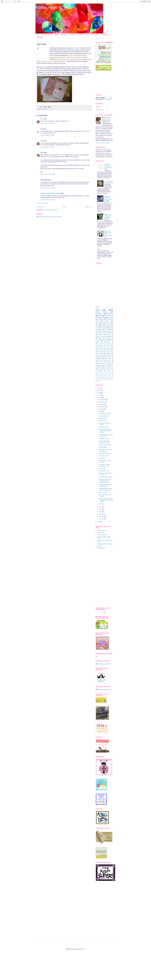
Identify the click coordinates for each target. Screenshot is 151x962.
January (101, 519)
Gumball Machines (104, 416)
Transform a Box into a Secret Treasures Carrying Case (105, 481)
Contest (108, 370)
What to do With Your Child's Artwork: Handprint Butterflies (108, 199)
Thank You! (102, 504)
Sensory (98, 355)
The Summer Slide (104, 455)
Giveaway (108, 353)
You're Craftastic (101, 368)
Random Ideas (99, 343)
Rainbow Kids (101, 548)
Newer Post (40, 206)
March (101, 514)
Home (37, 34)
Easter (107, 320)
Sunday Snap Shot (104, 470)
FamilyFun (98, 363)
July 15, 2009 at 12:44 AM (47, 199)
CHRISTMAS (40, 37)
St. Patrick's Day (100, 327)
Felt (105, 363)
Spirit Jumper (75, 48)
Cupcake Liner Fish (104, 438)
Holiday (97, 374)
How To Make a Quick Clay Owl (108, 181)
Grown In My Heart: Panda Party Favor (104, 441)
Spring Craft (100, 379)
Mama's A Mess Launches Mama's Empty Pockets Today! (106, 500)
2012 (99, 390)
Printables (110, 350)
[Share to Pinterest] (50, 107)
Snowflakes (103, 377)
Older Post (88, 206)
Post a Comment (43, 203)
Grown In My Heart (101, 336)
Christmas (99, 314)
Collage (104, 317)
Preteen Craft (107, 360)
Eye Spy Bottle (103, 418)
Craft (100, 315)
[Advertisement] (104, 82)
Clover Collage (103, 447)
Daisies (99, 358)
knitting (100, 370)
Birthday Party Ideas (101, 332)
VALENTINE (64, 34)
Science (97, 377)
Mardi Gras (108, 374)
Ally (41, 129)
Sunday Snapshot (103, 427)
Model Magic (104, 339)
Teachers (99, 546)
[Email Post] (40, 106)
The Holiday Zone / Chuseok (105, 544)
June (100, 507)
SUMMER (56, 34)
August (101, 409)
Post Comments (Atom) (50, 209)
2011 (99, 392)
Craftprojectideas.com (100, 372)
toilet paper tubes (108, 351)
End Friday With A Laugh (105, 477)
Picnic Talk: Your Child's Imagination (105, 450)
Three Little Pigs (108, 367)
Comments (101, 109)
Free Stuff (108, 348)
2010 (99, 395)
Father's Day (107, 358)
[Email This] (44, 107)
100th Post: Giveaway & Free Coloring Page (108, 166)
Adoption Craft (106, 331)
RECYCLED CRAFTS (47, 34)
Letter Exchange (105, 326)
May (100, 509)
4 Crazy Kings (46, 7)
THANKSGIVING (105, 34)
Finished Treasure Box (105, 444)
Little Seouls (100, 532)
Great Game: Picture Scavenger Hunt (104, 465)
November (102, 402)
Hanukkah (109, 372)
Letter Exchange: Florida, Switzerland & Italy (106, 489)
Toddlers (106, 379)
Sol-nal (99, 351)
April (100, 511)
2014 (99, 388)
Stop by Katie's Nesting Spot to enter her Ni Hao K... (105, 431)
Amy (41, 118)
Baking (108, 362)
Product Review (107, 375)
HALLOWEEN (95, 34)
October (101, 404)
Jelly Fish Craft (103, 492)
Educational (99, 322)
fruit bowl (110, 368)
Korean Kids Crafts (101, 345)
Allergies (109, 343)
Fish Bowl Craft (103, 420)
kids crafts (101, 310)
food (102, 357)
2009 (99, 397)
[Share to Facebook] (49, 107)
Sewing (111, 317)
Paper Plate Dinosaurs (105, 453)
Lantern (102, 374)
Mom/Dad (87, 34)
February (101, 516)
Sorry (98, 249)
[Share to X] (47, 107)
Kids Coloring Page (104, 338)
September (102, 406)
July (100, 411)
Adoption (101, 319)
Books (111, 332)
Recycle (110, 314)
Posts (99, 106)
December (102, 399)
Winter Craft (99, 362)
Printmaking (98, 375)
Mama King (107, 117)
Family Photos (101, 312)
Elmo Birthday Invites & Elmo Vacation (105, 485)
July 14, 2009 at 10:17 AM (47, 123)
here (38, 69)
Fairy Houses (102, 468)
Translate (108, 99)
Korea (97, 339)
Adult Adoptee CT (102, 530)
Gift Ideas (98, 360)
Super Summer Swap (104, 413)
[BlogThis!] (45, 107)
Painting (111, 336)
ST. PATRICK (72, 34)
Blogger (83, 949)
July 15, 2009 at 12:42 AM (47, 188)
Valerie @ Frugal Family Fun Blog (50, 193)
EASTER (80, 34)
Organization (107, 341)
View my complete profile (102, 143)
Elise (41, 152)
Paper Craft (105, 365)
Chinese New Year (104, 334)
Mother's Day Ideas (101, 350)
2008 (99, 521)
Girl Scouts (100, 353)
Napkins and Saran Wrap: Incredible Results (107, 216)
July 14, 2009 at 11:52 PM (47, 174)
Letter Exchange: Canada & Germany (106, 435)
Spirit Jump (44, 109)
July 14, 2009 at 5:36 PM (47, 147)
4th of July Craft (109, 357)
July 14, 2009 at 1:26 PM (47, 135)
